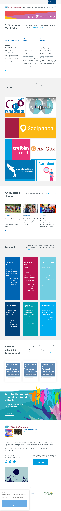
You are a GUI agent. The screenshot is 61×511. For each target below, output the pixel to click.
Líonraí (12, 278)
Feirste (12, 284)
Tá (5, 55)
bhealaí (44, 314)
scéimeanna (9, 316)
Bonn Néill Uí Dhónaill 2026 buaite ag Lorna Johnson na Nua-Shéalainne (30, 222)
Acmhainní (30, 288)
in (48, 63)
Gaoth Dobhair (44, 449)
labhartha (18, 60)
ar (51, 60)
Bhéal (15, 282)
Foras (41, 62)
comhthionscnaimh (15, 57)
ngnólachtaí (26, 65)
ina (37, 63)
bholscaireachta (50, 279)
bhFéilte (12, 320)
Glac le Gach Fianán (14, 502)
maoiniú (44, 60)
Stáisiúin (48, 319)
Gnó (28, 56)
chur (29, 63)
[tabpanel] (13, 55)
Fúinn (36, 7)
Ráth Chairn (26, 449)
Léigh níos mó (29, 249)
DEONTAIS (30, 1)
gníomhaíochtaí (13, 273)
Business (48, 275)
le (5, 57)
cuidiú (8, 57)
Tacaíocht (40, 7)
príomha (53, 65)
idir (11, 60)
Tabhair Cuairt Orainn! (10, 451)
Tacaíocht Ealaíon (11, 305)
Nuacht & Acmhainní (48, 7)
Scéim (9, 55)
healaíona (8, 314)
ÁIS (29, 321)
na (9, 61)
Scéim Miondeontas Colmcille (11, 47)
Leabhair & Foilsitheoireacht (28, 306)
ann (19, 55)
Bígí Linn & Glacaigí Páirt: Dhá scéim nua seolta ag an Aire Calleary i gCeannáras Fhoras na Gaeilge (47, 223)
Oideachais (31, 290)
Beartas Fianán (21, 499)
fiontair (24, 60)
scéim (31, 58)
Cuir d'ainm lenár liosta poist (40, 461)
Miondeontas (14, 55)
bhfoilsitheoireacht (29, 314)
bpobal (16, 271)
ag (55, 60)
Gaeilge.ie (18, 1)
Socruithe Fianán (14, 506)
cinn (35, 63)
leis (11, 271)
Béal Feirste (18, 449)
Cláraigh (9, 413)
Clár (29, 323)
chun (33, 62)
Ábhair (47, 278)
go (50, 65)
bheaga (31, 60)
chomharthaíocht (27, 66)
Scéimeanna (31, 283)
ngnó (51, 269)
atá (53, 63)
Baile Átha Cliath (9, 449)
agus (6, 58)
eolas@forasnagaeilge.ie (13, 457)
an (7, 55)
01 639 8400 (10, 455)
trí (37, 65)
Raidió (51, 319)
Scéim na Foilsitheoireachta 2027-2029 (47, 51)
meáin (51, 312)
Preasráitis (27, 215)
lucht (13, 60)
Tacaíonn (25, 58)
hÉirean (13, 61)
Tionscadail (33, 284)
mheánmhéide (26, 62)
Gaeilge (7, 61)
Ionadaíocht (31, 280)
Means (49, 274)
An (28, 319)
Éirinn (50, 63)
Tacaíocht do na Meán (48, 305)
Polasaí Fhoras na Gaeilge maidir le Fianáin (37, 505)
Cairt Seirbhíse (30, 507)
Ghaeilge (25, 63)
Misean (12, 282)
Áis (26, 1)
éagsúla (15, 316)
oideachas (26, 276)
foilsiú (41, 65)
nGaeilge (46, 65)
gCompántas (13, 324)
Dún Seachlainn (35, 449)
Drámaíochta (13, 326)
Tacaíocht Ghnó (48, 262)
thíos (7, 275)
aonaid (26, 316)
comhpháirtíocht (13, 58)
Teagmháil (7, 1)
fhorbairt (7, 60)
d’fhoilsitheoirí (44, 63)
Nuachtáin (51, 317)
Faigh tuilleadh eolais (37, 28)
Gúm (31, 319)
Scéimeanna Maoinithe (28, 7)
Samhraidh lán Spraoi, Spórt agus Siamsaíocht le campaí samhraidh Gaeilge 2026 (12, 223)
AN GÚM (22, 1)
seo (35, 58)
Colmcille (11, 52)
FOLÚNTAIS (12, 1)
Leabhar (34, 323)
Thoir (15, 284)
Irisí (46, 317)
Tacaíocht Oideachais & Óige (29, 265)
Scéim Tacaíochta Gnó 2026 (30, 51)
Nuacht (31, 56)
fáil (53, 60)
